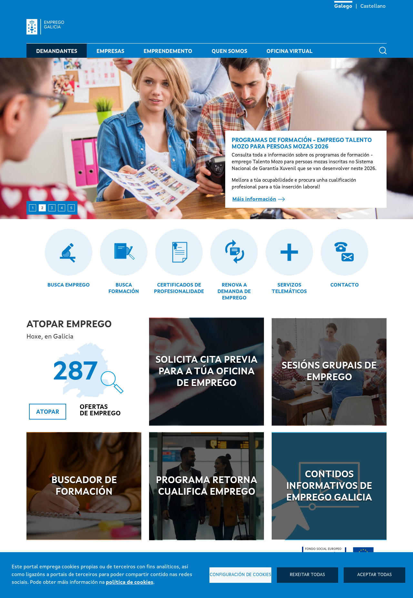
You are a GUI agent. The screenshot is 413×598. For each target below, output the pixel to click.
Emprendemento (168, 51)
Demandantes (56, 51)
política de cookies (129, 582)
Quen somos (229, 51)
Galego (343, 6)
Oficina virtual (290, 51)
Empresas (110, 51)
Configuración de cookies (240, 575)
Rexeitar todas (307, 575)
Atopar (47, 412)
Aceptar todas (374, 575)
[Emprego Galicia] (47, 27)
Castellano (373, 6)
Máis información (254, 199)
